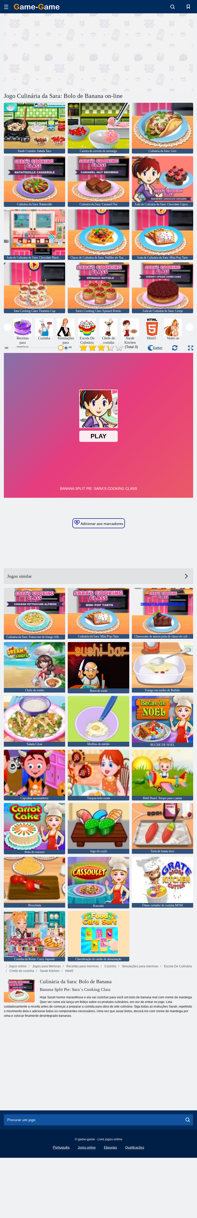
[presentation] (7, 327)
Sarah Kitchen (49, 971)
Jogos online (18, 966)
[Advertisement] (51, 52)
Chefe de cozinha (21, 971)
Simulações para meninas (139, 966)
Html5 (68, 971)
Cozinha (110, 966)
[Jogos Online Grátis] (37, 6)
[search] (187, 1119)
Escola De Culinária (177, 966)
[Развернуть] (190, 348)
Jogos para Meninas (46, 966)
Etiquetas (110, 1147)
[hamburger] (6, 7)
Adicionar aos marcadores (101, 524)
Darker (157, 348)
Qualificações (134, 1147)
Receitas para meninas (82, 966)
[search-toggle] (172, 7)
